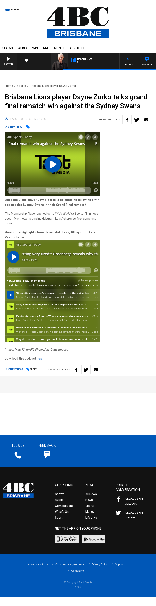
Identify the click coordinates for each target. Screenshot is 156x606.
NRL (46, 48)
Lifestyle (91, 517)
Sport (59, 517)
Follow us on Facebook (133, 501)
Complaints (78, 570)
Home (9, 86)
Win (35, 48)
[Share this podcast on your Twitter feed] (136, 119)
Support (120, 564)
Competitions (64, 506)
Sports (21, 86)
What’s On (62, 512)
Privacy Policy (99, 564)
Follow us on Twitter (133, 515)
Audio (22, 48)
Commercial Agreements (69, 564)
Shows (7, 48)
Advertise (77, 48)
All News (91, 494)
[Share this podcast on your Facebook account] (127, 119)
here (40, 358)
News (89, 500)
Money (59, 48)
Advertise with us (38, 564)
